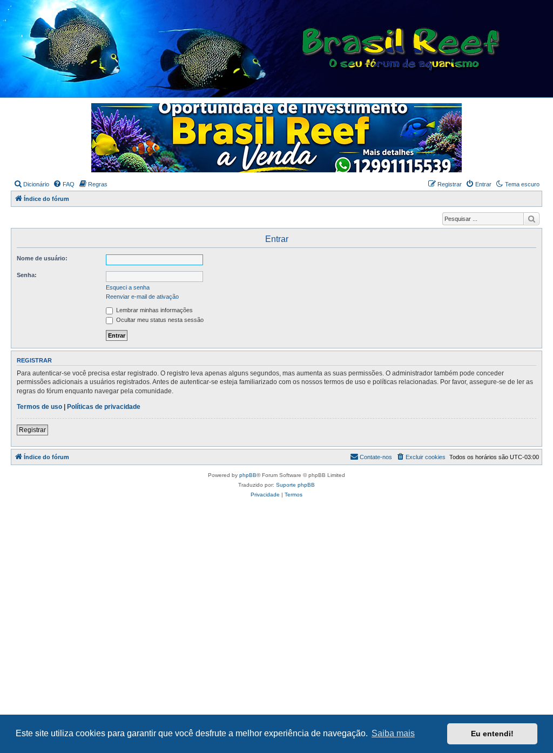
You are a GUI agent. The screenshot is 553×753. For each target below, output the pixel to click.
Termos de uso (39, 407)
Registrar (32, 430)
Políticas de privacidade (103, 407)
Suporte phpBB (295, 485)
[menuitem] (31, 184)
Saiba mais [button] (393, 733)
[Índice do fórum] (281, 49)
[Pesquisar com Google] (531, 218)
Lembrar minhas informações (153, 310)
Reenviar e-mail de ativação (142, 296)
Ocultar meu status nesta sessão (159, 320)
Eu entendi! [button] (492, 733)
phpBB (248, 475)
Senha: (27, 275)
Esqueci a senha (128, 287)
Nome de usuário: (42, 258)
